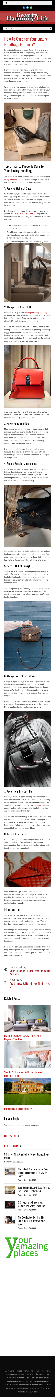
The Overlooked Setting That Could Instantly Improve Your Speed (31, 1221)
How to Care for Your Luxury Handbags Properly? (26, 41)
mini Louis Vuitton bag (24, 213)
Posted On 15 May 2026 (27, 1195)
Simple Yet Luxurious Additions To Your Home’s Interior (23, 1073)
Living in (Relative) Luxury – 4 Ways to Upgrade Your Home (22, 1037)
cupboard (37, 805)
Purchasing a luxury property (18, 1108)
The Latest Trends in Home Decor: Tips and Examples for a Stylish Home (34, 1172)
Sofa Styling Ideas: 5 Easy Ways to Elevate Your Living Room (34, 1189)
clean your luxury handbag (36, 312)
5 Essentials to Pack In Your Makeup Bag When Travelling (31, 1204)
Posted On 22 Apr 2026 (27, 1209)
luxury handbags (11, 179)
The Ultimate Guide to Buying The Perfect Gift (29, 985)
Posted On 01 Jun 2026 (27, 1180)
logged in (18, 1125)
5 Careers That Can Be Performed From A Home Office (27, 1156)
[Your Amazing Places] (27, 1258)
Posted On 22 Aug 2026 (13, 1161)
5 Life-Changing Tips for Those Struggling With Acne (29, 972)
